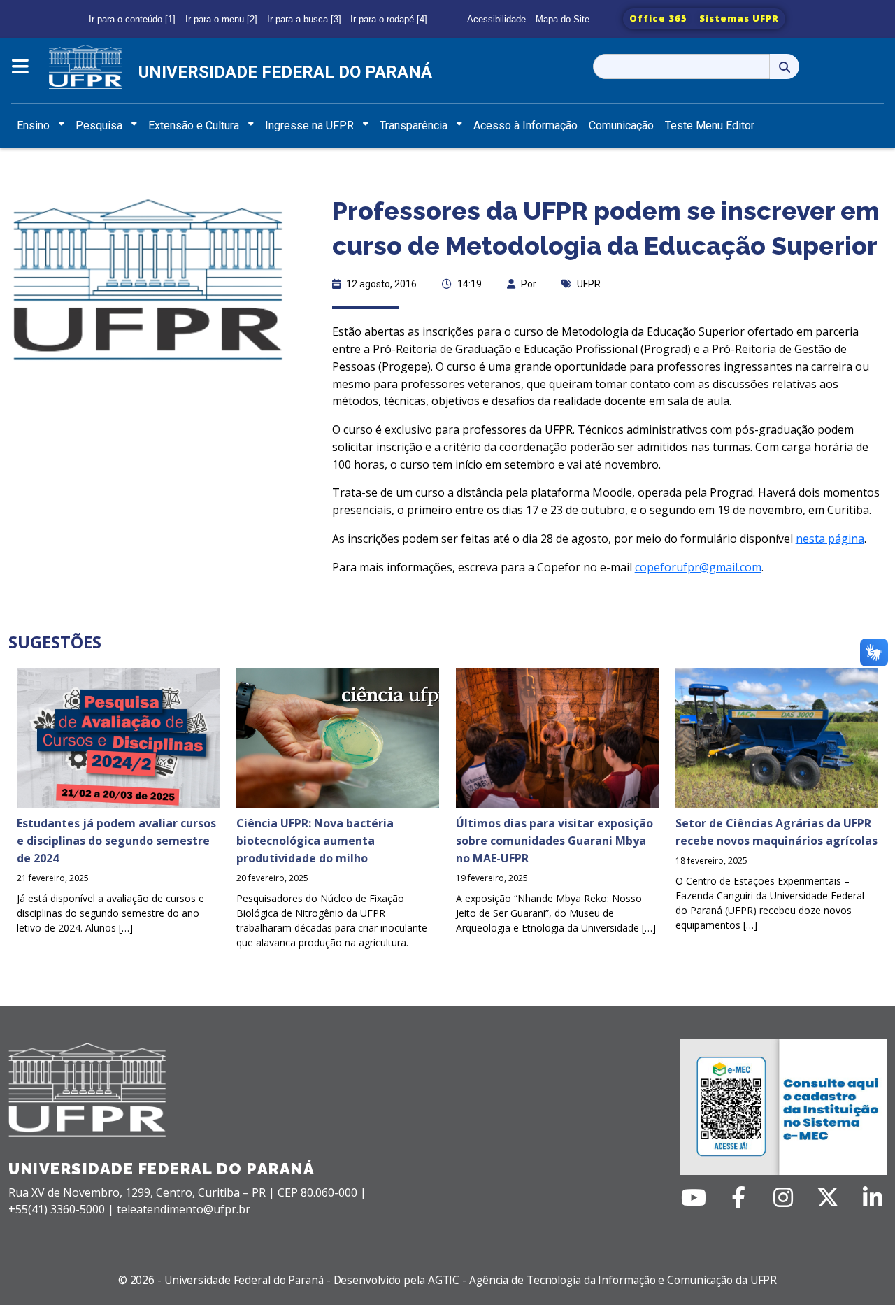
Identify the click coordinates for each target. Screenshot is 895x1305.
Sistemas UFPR (739, 18)
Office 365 (658, 18)
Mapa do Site (562, 19)
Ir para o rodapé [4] (388, 19)
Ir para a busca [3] (304, 19)
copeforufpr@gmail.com (698, 567)
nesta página (830, 538)
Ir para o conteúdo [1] (132, 19)
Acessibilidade (496, 19)
